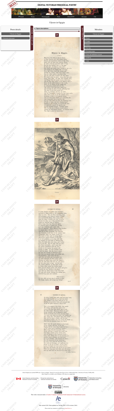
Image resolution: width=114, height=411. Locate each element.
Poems (33, 17)
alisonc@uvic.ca (68, 408)
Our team (84, 17)
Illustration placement (8, 38)
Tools (58, 17)
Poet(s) (88, 38)
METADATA (82, 34)
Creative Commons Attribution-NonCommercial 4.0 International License (66, 394)
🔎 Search (21, 17)
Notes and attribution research (94, 54)
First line (88, 48)
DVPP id (88, 58)
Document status (90, 51)
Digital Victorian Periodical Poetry (57, 5)
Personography (46, 17)
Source (88, 45)
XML (87, 61)
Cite (95, 17)
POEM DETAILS (32, 36)
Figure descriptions (42, 28)
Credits (88, 41)
